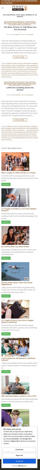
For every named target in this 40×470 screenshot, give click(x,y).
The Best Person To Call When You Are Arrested (20, 28)
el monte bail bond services (9, 71)
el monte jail (14, 75)
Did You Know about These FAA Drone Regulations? (16, 283)
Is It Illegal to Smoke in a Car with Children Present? (18, 210)
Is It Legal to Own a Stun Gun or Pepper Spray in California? (17, 321)
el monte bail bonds (22, 71)
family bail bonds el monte (25, 75)
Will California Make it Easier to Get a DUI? (19, 396)
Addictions (8, 21)
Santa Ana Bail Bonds (20, 23)
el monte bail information (15, 73)
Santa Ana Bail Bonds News (9, 67)
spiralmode (30, 34)
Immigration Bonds (10, 22)
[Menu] (2, 8)
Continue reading (20, 57)
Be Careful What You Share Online (15, 246)
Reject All (19, 455)
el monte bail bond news (31, 69)
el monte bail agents (17, 69)
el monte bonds (27, 73)
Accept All (19, 461)
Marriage (21, 22)
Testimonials (26, 25)
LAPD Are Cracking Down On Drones (20, 88)
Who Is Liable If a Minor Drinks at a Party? (18, 173)
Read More (6, 184)
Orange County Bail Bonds (18, 65)
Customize (19, 450)
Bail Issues (17, 21)
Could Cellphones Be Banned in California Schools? (18, 359)
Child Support (30, 21)
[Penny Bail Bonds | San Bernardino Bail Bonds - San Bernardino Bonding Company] (20, 8)
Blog (23, 21)
